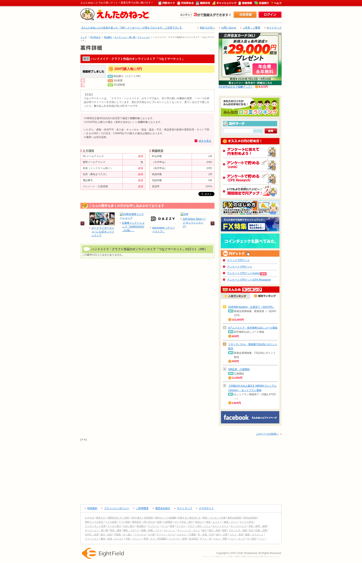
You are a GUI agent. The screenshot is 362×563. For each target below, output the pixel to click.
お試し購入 (129, 526)
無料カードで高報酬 (165, 517)
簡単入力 (100, 517)
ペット (261, 538)
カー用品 (251, 538)
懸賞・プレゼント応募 (214, 517)
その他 (151, 534)
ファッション (143, 37)
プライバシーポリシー (116, 508)
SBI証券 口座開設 (239, 369)
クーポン (181, 526)
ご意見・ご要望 (251, 27)
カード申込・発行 (184, 522)
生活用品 (193, 538)
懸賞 (172, 526)
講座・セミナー (214, 522)
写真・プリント (133, 538)
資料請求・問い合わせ (143, 522)
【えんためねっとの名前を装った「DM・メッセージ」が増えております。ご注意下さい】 (131, 27)
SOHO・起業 (92, 534)
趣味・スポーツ (131, 530)
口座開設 (168, 522)
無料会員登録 (234, 517)
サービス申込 (246, 522)
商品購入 (108, 37)
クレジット (169, 530)
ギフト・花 (205, 538)
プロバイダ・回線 (238, 530)
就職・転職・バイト (151, 530)
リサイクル (140, 534)
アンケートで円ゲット (239, 266)
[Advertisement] (181, 471)
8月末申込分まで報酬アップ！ (236, 86)
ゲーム (164, 526)
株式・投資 (214, 530)
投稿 (159, 522)
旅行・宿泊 (106, 534)
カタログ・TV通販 (186, 534)
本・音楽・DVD (206, 534)
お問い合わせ (228, 27)
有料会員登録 (250, 517)
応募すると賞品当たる (189, 517)
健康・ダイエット (254, 534)
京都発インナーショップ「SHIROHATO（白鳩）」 (133, 226)
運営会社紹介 (162, 508)
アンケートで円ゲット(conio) (243, 273)
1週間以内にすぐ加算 (118, 517)
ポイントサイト (220, 526)
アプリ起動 (111, 522)
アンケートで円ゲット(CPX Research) (249, 279)
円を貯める (95, 37)
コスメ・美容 (236, 534)
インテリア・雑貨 (177, 538)
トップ (83, 37)
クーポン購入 (114, 526)
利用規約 (92, 508)
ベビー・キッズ (237, 538)
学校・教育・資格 (257, 526)
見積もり (199, 522)
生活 (251, 530)
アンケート (153, 526)
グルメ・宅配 (220, 538)
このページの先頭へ (267, 433)
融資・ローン (231, 522)
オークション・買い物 (124, 37)
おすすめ (89, 517)
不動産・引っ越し (123, 534)
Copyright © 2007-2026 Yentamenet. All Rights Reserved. (249, 553)
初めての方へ (207, 27)
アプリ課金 (124, 522)
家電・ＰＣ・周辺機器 (155, 538)
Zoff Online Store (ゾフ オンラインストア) (194, 222)
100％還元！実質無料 (142, 517)
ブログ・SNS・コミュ (199, 526)
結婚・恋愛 (261, 530)
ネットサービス (238, 526)
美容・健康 (115, 530)
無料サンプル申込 (94, 522)
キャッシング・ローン (188, 530)
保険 (224, 530)
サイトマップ (274, 27)
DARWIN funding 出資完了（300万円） (251, 307)
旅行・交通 (222, 534)
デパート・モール (165, 534)
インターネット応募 (95, 526)
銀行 (204, 530)
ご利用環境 (142, 508)
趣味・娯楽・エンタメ (112, 538)
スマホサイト (206, 508)
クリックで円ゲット (238, 260)
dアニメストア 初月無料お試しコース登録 (252, 327)
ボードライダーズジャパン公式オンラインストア (103, 231)
